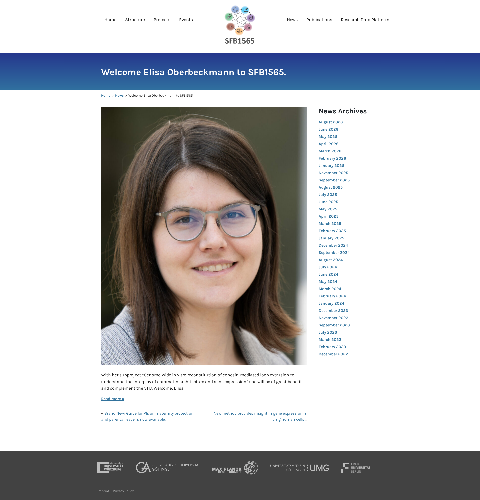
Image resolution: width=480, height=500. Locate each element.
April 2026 (329, 143)
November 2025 (333, 172)
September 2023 (334, 325)
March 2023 (330, 339)
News (292, 19)
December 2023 (333, 310)
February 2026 (332, 158)
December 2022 (333, 354)
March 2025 (330, 223)
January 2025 (331, 238)
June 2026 (328, 129)
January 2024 (331, 303)
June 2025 (328, 201)
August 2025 (331, 187)
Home (110, 19)
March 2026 (330, 151)
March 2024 (330, 288)
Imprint (103, 491)
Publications (319, 19)
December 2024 (333, 245)
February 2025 (332, 230)
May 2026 (328, 136)
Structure (135, 19)
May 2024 (328, 281)
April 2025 (328, 216)
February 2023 (332, 346)
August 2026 (331, 122)
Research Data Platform (365, 19)
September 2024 (334, 252)
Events (186, 19)
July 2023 (328, 332)
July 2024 (328, 267)
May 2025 (328, 209)
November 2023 (333, 317)
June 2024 (328, 274)
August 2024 (331, 259)
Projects (162, 19)
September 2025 (334, 180)
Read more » (112, 398)
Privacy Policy (123, 491)
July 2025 (328, 194)
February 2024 (332, 296)
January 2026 (331, 165)
